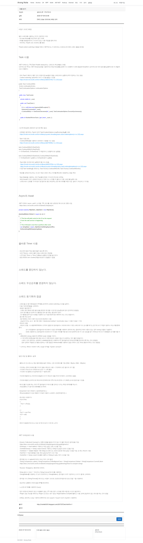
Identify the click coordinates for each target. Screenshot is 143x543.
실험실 (90, 2)
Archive (38, 2)
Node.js (64, 2)
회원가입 (122, 2)
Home (32, 2)
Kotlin (51, 2)
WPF (46, 2)
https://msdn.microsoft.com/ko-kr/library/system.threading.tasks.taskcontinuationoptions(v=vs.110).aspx (53, 166)
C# (43, 2)
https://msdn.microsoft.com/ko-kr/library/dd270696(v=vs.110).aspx (41, 143)
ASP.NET (58, 2)
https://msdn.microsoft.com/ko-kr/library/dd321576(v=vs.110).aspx (41, 79)
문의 (85, 2)
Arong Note (23, 2)
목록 (119, 519)
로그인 (116, 2)
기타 (80, 2)
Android (71, 2)
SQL (76, 2)
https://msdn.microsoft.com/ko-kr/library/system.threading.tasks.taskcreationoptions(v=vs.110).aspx (52, 134)
